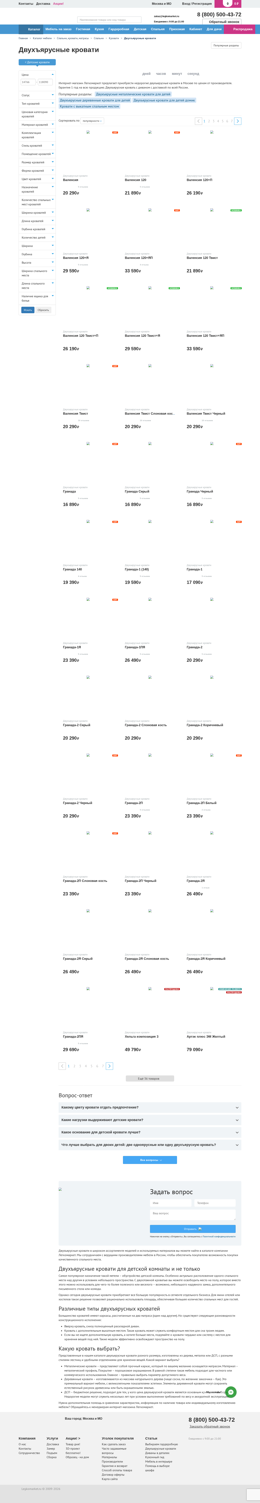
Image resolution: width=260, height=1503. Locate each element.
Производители (112, 1461)
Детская (140, 29)
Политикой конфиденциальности (219, 1236)
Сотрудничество (29, 1453)
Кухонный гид (154, 1457)
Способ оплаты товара (117, 1470)
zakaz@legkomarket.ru (166, 16)
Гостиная (83, 29)
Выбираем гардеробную (161, 1444)
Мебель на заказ (58, 29)
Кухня (99, 29)
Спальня (158, 29)
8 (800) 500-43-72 (219, 14)
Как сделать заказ (114, 1444)
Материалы (109, 1457)
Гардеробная (118, 29)
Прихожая (177, 29)
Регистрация (202, 3)
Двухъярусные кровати (160, 1448)
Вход (186, 3)
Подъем (52, 1453)
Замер (51, 1448)
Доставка (43, 3)
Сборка (52, 1457)
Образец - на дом (77, 1457)
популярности (91, 121)
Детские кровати (38, 62)
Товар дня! (73, 1444)
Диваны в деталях (157, 1453)
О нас (22, 1444)
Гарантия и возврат (114, 1466)
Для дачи (214, 29)
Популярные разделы (226, 45)
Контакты (26, 3)
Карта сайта (110, 1479)
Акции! (58, 3)
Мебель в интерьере (158, 1461)
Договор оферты (113, 1474)
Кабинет (195, 29)
